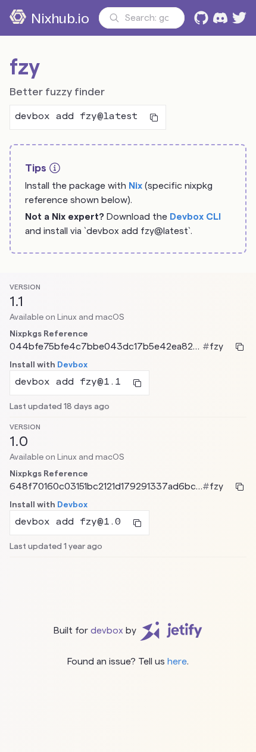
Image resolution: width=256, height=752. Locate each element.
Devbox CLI (195, 216)
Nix (135, 185)
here (177, 661)
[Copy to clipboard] (154, 117)
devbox (106, 630)
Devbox (72, 364)
